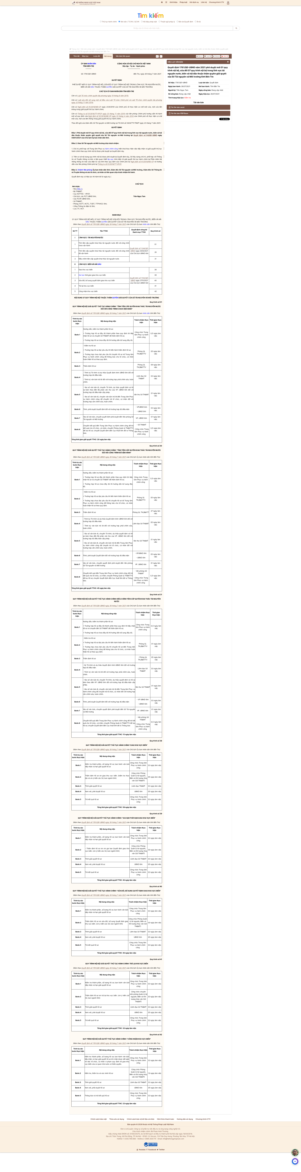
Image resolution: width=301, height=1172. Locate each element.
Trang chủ (75, 49)
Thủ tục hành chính (109, 22)
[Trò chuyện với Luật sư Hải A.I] (295, 1152)
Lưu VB (208, 56)
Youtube (141, 1150)
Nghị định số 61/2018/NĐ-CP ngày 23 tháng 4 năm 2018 (111, 116)
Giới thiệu (173, 2)
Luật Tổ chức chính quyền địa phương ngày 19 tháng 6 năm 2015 (102, 96)
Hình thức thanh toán (165, 1119)
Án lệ (199, 22)
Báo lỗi (225, 56)
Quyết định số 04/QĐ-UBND (145, 135)
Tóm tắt (76, 56)
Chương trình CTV (216, 2)
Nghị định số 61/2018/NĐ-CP (89, 107)
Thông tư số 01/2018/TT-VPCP (109, 164)
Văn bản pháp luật (88, 49)
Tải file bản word (177, 107)
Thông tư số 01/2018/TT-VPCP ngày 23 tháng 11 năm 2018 (101, 114)
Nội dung (108, 56)
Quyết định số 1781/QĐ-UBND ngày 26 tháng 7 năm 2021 (103, 224)
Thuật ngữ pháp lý (168, 22)
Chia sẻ (217, 56)
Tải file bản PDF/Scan (179, 113)
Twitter (162, 1150)
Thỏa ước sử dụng (116, 1119)
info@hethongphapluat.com (173, 1139)
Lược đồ (96, 56)
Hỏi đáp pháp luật (150, 22)
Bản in (200, 56)
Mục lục (85, 56)
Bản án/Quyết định (186, 22)
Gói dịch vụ (194, 2)
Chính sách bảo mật (99, 1119)
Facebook (152, 1150)
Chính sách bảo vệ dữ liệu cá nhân (140, 1119)
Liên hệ (204, 2)
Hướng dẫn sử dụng (185, 1119)
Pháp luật (183, 2)
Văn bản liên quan (123, 56)
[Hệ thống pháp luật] (85, 3)
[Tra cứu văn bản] (150, 15)
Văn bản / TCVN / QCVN (129, 22)
